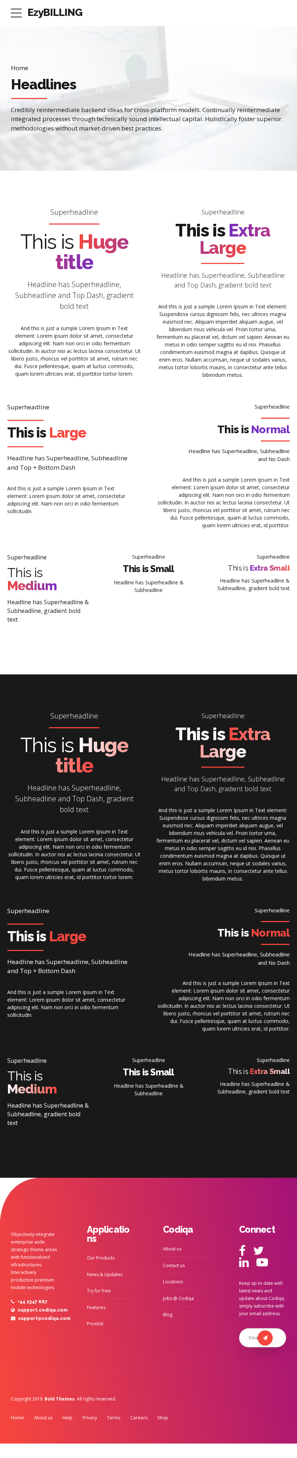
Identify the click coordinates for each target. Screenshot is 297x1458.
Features (96, 1307)
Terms (113, 1418)
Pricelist (95, 1324)
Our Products (100, 1258)
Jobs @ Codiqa (178, 1298)
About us (172, 1249)
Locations (173, 1282)
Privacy (90, 1418)
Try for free (99, 1291)
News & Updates (104, 1274)
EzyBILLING (55, 12)
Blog (167, 1315)
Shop (162, 1418)
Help (67, 1418)
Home (19, 68)
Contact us (174, 1265)
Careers (138, 1418)
